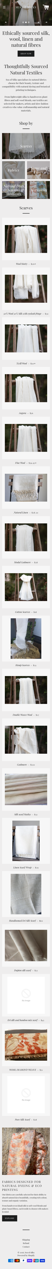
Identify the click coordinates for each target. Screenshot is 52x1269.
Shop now (26, 53)
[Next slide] (46, 22)
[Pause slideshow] (38, 22)
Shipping (26, 1239)
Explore (9, 1218)
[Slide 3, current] (28, 22)
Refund (26, 1243)
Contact (26, 1246)
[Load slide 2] (26, 22)
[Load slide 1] (23, 22)
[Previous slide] (5, 22)
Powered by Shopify (26, 1255)
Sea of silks (26, 7)
